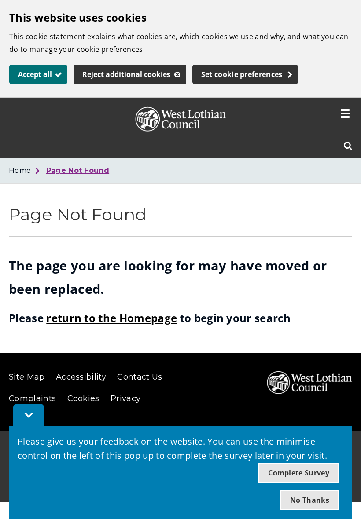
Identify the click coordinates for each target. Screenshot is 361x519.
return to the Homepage (111, 318)
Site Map (27, 377)
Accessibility (81, 377)
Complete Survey (298, 473)
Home (20, 170)
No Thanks (309, 500)
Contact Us (139, 377)
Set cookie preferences (242, 74)
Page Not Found (77, 170)
